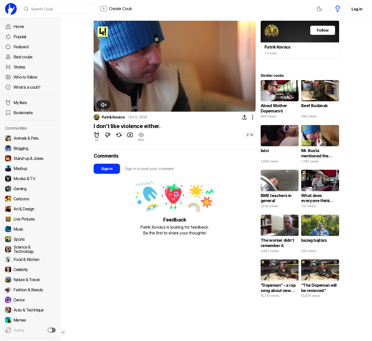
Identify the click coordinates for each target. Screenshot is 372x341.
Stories (19, 66)
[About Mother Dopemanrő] (280, 100)
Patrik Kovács (113, 117)
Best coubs (23, 56)
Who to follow (25, 77)
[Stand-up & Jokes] (30, 158)
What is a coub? (26, 87)
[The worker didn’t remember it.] (280, 235)
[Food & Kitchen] (30, 259)
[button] (103, 104)
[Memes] (30, 320)
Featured (20, 46)
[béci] (280, 145)
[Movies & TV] (30, 179)
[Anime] (30, 330)
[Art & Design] (30, 209)
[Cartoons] (30, 199)
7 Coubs (270, 53)
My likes (20, 102)
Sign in (106, 168)
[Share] (244, 117)
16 (249, 135)
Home (18, 26)
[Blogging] (30, 148)
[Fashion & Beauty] (30, 290)
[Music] (30, 229)
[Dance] (30, 300)
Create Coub (120, 8)
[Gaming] (30, 189)
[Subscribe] (52, 330)
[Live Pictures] (30, 219)
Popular (20, 36)
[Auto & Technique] (30, 310)
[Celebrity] (30, 269)
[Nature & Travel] (30, 280)
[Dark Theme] (319, 9)
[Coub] (11, 9)
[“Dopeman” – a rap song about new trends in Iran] (280, 279)
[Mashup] (30, 168)
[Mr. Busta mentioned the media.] (320, 145)
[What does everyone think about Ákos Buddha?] (320, 190)
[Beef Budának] (320, 100)
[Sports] (30, 239)
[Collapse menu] (63, 332)
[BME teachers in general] (280, 190)
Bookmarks (23, 112)
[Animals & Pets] (30, 138)
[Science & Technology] (30, 249)
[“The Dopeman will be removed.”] (320, 279)
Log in (357, 9)
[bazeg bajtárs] (320, 235)
